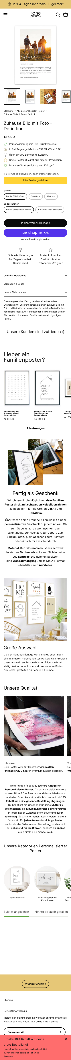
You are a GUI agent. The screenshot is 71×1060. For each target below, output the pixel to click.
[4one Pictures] (35, 14)
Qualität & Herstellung (15, 275)
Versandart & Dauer (14, 284)
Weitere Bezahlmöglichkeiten (35, 239)
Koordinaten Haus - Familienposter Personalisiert (43, 414)
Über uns (8, 1000)
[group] (35, 4)
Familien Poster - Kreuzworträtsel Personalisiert (11, 414)
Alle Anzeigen (36, 428)
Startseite (8, 110)
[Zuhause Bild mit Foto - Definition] (12, 96)
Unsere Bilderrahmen (15, 292)
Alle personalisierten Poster (30, 110)
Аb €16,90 (9, 419)
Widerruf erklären (35, 983)
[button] (57, 14)
